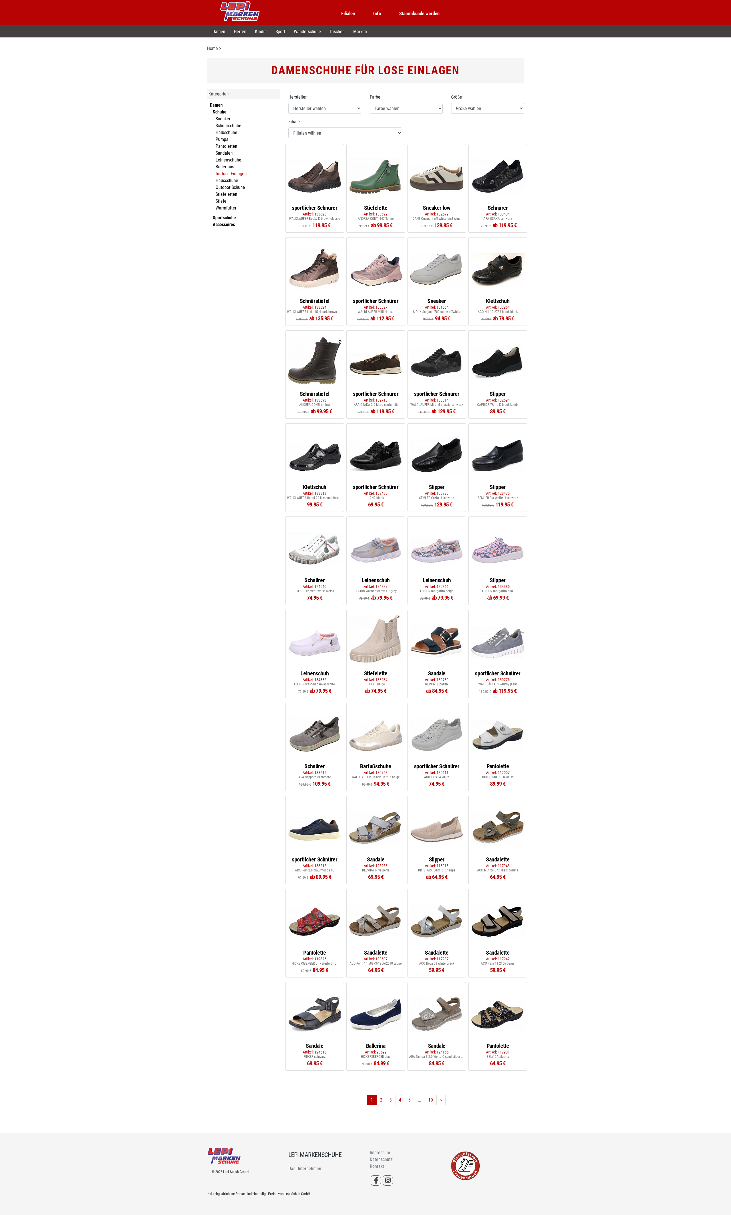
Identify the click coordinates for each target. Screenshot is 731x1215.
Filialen (348, 13)
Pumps (222, 139)
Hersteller (297, 97)
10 (430, 1100)
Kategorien (218, 94)
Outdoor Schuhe (230, 187)
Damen (218, 31)
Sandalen (224, 153)
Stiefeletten (226, 194)
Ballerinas (225, 166)
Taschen (337, 31)
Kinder (261, 31)
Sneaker (223, 118)
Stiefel (222, 201)
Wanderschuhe (307, 31)
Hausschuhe (227, 180)
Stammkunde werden (419, 13)
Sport (280, 31)
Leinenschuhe (228, 160)
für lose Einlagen (231, 173)
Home (212, 48)
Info (377, 13)
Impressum (380, 1152)
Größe (456, 97)
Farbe (375, 97)
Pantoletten (226, 146)
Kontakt (377, 1166)
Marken (360, 31)
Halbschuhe (226, 132)
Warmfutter (226, 208)
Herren (240, 31)
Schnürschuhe (228, 125)
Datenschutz (381, 1159)
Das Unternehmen (304, 1168)
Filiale (294, 121)
